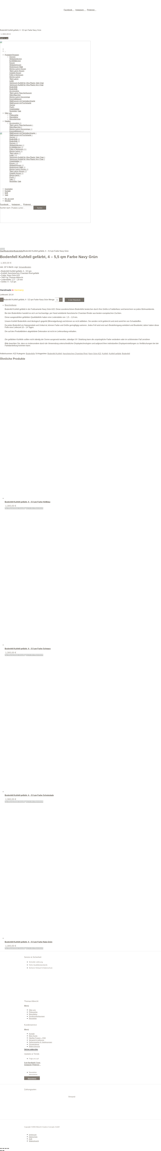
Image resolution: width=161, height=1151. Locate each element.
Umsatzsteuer (34, 1044)
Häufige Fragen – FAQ (37, 1038)
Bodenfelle (8, 251)
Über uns (32, 1010)
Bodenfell (126, 354)
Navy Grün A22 (94, 354)
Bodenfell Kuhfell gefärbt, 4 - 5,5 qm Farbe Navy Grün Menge (29, 300)
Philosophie (33, 1012)
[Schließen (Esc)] (8, 1148)
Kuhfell (105, 354)
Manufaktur (33, 1014)
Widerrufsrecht (34, 1046)
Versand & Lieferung (36, 1040)
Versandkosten (25, 267)
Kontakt (32, 1034)
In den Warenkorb (74, 300)
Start (2, 251)
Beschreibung (10, 305)
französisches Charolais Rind (75, 354)
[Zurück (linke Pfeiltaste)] (1, 1150)
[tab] (83, 327)
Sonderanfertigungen (37, 1016)
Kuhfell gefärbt (115, 354)
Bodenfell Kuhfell (54, 354)
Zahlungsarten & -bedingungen (40, 1042)
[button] (40, 1006)
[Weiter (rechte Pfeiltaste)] (3, 1150)
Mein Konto (33, 1036)
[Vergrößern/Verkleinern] (1, 1148)
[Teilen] (6, 1148)
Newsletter (33, 1018)
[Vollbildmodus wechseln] (3, 1148)
